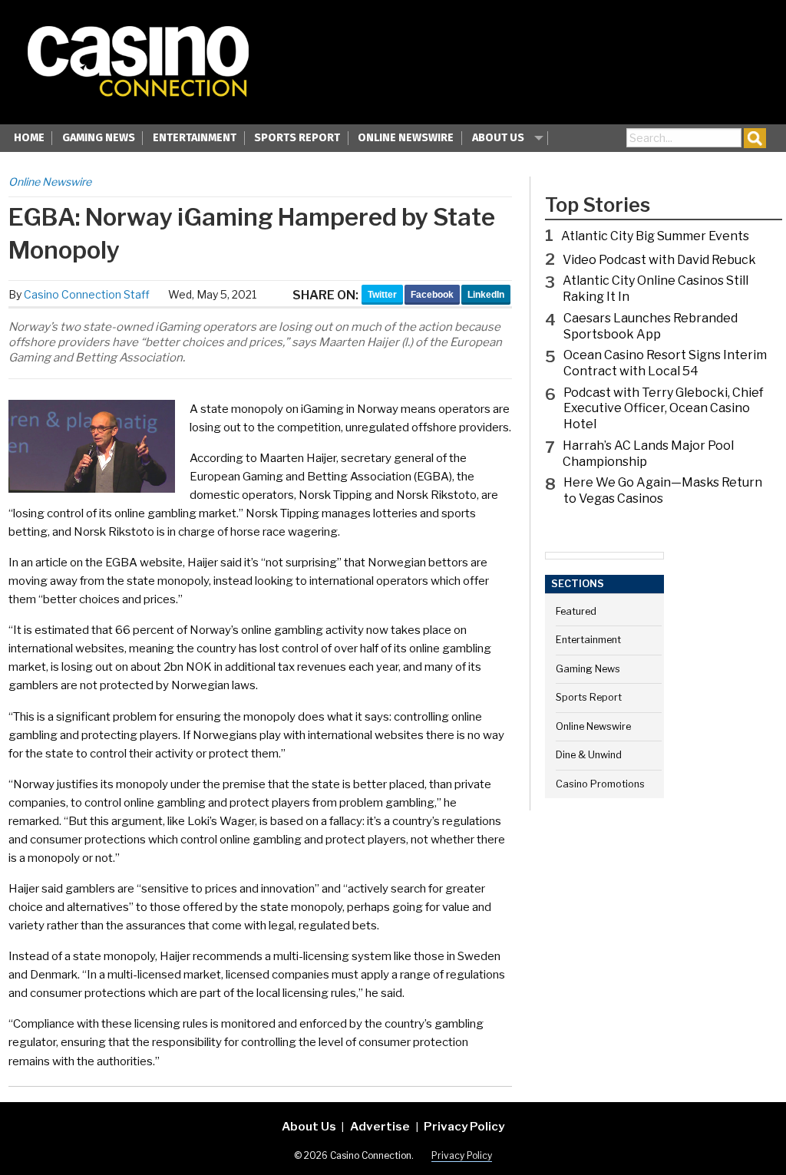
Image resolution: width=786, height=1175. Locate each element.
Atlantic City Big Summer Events (655, 236)
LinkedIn (485, 294)
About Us (498, 137)
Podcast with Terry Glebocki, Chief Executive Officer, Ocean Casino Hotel (663, 408)
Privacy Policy (464, 1126)
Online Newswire (406, 137)
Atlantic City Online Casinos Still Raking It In (655, 288)
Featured (576, 611)
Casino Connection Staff (87, 294)
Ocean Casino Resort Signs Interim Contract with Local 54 (665, 363)
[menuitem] (29, 140)
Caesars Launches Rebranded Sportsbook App (650, 326)
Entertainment (194, 137)
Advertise (380, 1126)
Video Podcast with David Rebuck (659, 259)
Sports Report (297, 137)
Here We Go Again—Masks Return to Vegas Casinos (662, 490)
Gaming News (98, 137)
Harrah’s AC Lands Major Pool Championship (648, 453)
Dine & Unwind (589, 755)
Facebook (432, 294)
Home (29, 137)
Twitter (382, 294)
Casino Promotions (600, 784)
